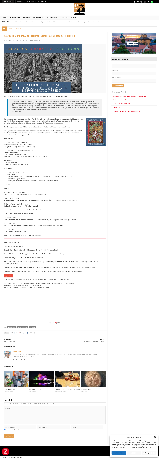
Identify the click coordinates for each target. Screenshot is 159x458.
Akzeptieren (118, 453)
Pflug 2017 (18, 29)
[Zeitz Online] (79, 9)
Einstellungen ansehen (149, 453)
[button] (155, 437)
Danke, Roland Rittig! (9, 389)
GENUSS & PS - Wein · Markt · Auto (121, 104)
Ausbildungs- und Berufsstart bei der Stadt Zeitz (76, 22)
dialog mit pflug (12, 327)
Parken (9, 275)
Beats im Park (116, 107)
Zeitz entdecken (15, 18)
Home (5, 18)
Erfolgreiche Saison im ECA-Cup (20, 22)
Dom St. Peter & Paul (23, 327)
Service (73, 18)
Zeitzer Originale (51, 18)
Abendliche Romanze (55, 22)
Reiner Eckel (17, 352)
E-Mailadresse (116, 77)
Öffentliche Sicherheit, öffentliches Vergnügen (67, 389)
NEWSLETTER (43, 1)
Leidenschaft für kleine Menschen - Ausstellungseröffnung (127, 111)
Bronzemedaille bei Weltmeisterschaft (101, 22)
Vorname (115, 63)
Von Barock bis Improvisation (39, 22)
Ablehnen (133, 453)
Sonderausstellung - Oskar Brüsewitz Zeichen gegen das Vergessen (129, 96)
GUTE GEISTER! (64, 18)
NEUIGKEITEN (26, 18)
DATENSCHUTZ (32, 1)
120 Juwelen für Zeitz (86, 389)
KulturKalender (38, 18)
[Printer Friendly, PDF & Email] (54, 322)
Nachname (115, 70)
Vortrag (38, 40)
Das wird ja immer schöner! (36, 389)
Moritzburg (32, 327)
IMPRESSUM (21, 1)
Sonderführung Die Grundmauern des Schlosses (124, 100)
